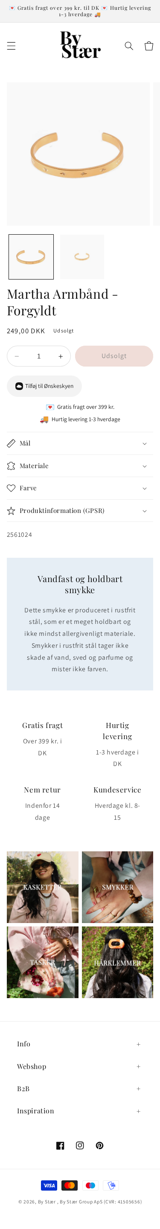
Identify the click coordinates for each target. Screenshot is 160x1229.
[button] (11, 45)
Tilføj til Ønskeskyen (49, 386)
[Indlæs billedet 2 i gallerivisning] (82, 257)
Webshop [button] (31, 1066)
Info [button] (23, 1043)
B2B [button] (23, 1088)
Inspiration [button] (36, 1110)
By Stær (47, 1201)
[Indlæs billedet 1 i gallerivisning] (31, 257)
